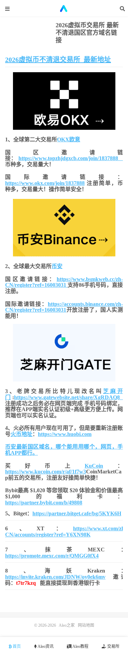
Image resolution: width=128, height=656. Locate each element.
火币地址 (21, 434)
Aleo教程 (80, 646)
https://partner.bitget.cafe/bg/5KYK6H (76, 513)
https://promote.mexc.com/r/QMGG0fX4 (52, 556)
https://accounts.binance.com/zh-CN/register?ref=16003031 (64, 307)
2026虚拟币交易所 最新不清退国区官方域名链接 (87, 33)
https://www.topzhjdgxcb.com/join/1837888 (70, 158)
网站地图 (86, 625)
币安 (57, 266)
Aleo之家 (64, 8)
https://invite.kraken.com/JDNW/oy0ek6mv (55, 577)
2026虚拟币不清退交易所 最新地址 (58, 59)
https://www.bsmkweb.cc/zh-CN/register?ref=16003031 (64, 282)
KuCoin (94, 466)
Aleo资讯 (45, 646)
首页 (16, 646)
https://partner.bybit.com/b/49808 (43, 502)
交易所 (112, 646)
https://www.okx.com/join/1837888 (45, 183)
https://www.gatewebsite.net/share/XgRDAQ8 (68, 397)
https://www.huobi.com (64, 434)
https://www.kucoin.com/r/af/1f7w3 (45, 471)
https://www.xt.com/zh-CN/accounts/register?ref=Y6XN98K (65, 531)
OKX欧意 (68, 139)
